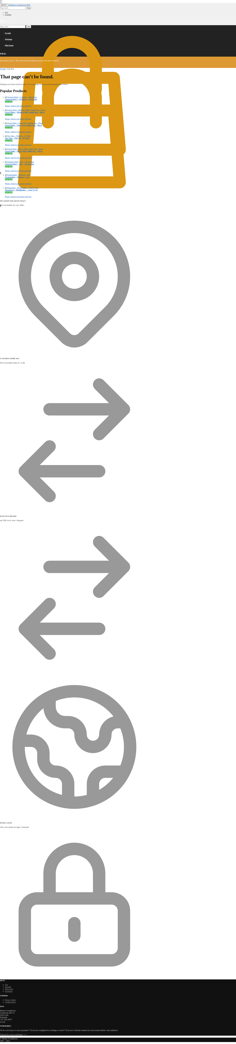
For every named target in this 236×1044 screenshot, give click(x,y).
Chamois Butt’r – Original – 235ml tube (21, 99)
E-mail (2, 1022)
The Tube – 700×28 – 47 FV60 (17, 138)
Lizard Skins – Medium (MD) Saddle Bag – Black (24, 112)
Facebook (9, 991)
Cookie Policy (10, 1002)
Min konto (9, 989)
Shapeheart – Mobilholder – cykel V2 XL (21, 190)
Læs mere (9, 102)
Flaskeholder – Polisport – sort (17, 177)
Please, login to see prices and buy (18, 106)
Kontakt (8, 15)
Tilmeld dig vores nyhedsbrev (11, 1034)
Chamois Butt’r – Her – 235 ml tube (19, 164)
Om (6, 12)
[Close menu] (1, 1)
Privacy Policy (10, 1000)
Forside (3, 69)
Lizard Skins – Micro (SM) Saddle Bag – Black (23, 151)
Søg (28, 8)
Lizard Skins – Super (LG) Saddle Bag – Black (23, 125)
